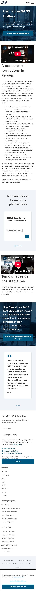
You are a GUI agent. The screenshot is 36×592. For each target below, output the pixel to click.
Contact (31, 564)
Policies (4, 495)
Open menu (32, 3)
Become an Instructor (8, 535)
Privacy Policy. (17, 445)
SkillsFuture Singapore (9, 518)
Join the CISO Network (9, 545)
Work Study (5, 505)
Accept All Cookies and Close (18, 586)
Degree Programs (7, 522)
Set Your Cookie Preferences (18, 581)
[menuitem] (17, 471)
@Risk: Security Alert (11, 451)
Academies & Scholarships (10, 508)
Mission (4, 472)
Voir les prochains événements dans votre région (18, 337)
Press (3, 485)
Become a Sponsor (7, 538)
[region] (18, 579)
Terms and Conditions (25, 560)
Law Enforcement (7, 515)
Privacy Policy (8, 560)
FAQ (2, 482)
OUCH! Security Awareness (13, 453)
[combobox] (18, 434)
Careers (3, 492)
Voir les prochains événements (18, 33)
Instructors (5, 475)
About (3, 478)
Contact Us (5, 489)
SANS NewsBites (9, 449)
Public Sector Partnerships (10, 512)
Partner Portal (6, 552)
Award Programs (7, 548)
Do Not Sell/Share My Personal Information (15, 564)
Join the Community (8, 531)
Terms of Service (11, 458)
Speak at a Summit (7, 542)
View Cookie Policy (18, 577)
